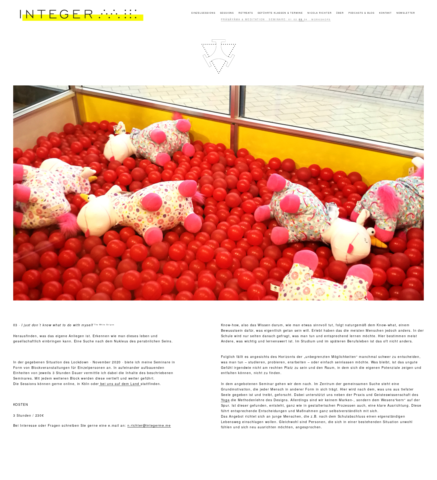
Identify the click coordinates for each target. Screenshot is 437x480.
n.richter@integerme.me (149, 425)
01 (291, 19)
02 (296, 19)
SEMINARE (277, 19)
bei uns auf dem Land (120, 383)
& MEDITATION (253, 19)
